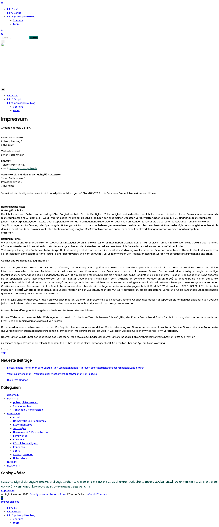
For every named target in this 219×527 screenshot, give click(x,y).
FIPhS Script (14, 13)
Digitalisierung (24, 482)
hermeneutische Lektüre (134, 482)
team (16, 24)
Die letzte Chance (17, 380)
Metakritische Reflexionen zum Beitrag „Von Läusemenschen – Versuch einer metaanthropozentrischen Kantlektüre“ (75, 368)
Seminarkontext (22, 406)
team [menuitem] (16, 522)
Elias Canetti (210, 482)
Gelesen (198, 482)
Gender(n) (19, 428)
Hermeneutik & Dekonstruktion (31, 432)
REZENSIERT (14, 465)
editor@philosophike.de (23, 168)
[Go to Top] (2, 498)
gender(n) (8, 486)
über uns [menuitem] (18, 519)
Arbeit (16, 417)
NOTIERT (12, 462)
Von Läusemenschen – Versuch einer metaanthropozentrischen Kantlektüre (52, 374)
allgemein (13, 395)
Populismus (7, 482)
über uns (18, 20)
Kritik (87, 486)
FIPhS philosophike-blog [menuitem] (21, 515)
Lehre (37, 486)
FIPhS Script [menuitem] (14, 511)
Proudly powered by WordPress (48, 494)
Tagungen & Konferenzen (28, 410)
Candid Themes (97, 494)
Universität (186, 482)
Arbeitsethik (41, 482)
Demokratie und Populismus (29, 421)
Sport (16, 451)
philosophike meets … (25, 402)
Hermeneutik (24, 487)
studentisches (165, 481)
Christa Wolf (77, 486)
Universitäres (20, 458)
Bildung (66, 486)
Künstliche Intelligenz (25, 443)
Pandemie (19, 447)
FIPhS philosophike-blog (21, 16)
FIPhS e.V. (12, 9)
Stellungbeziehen (23, 454)
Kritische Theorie (97, 482)
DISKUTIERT (13, 413)
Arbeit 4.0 (47, 486)
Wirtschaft (80, 482)
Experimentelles (22, 424)
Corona (58, 486)
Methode (112, 482)
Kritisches (18, 439)
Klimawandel (20, 436)
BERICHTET (13, 398)
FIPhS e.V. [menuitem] (12, 508)
